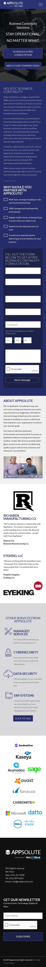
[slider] (21, 476)
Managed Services (21, 632)
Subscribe (23, 936)
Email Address (12, 293)
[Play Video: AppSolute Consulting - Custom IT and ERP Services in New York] (23, 465)
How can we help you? (14, 347)
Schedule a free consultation (23, 53)
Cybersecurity (26, 652)
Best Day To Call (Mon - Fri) (16, 319)
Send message (22, 380)
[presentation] (22, 369)
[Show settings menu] (36, 476)
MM (22, 339)
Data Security (25, 674)
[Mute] (32, 476)
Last (7, 287)
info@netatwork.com (22, 881)
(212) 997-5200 (16, 878)
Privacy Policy (8, 963)
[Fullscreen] (40, 476)
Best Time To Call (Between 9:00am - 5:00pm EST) (19, 332)
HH (13, 339)
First (7, 276)
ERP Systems (24, 695)
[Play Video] (5, 476)
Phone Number (12, 306)
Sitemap (36, 960)
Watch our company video (23, 65)
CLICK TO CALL (23, 718)
